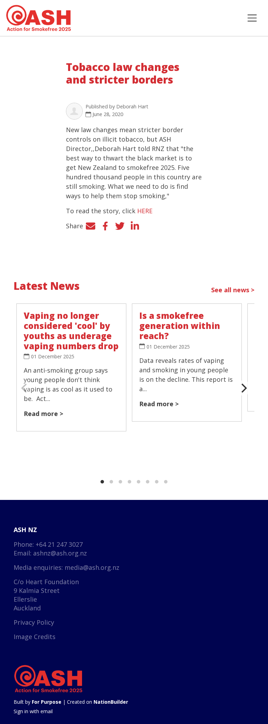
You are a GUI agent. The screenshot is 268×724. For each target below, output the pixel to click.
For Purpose (46, 701)
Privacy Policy (34, 622)
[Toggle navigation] (252, 18)
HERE (144, 211)
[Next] (243, 388)
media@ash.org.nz (92, 567)
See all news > (232, 290)
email (46, 711)
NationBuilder (111, 701)
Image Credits (34, 636)
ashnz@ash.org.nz (60, 553)
